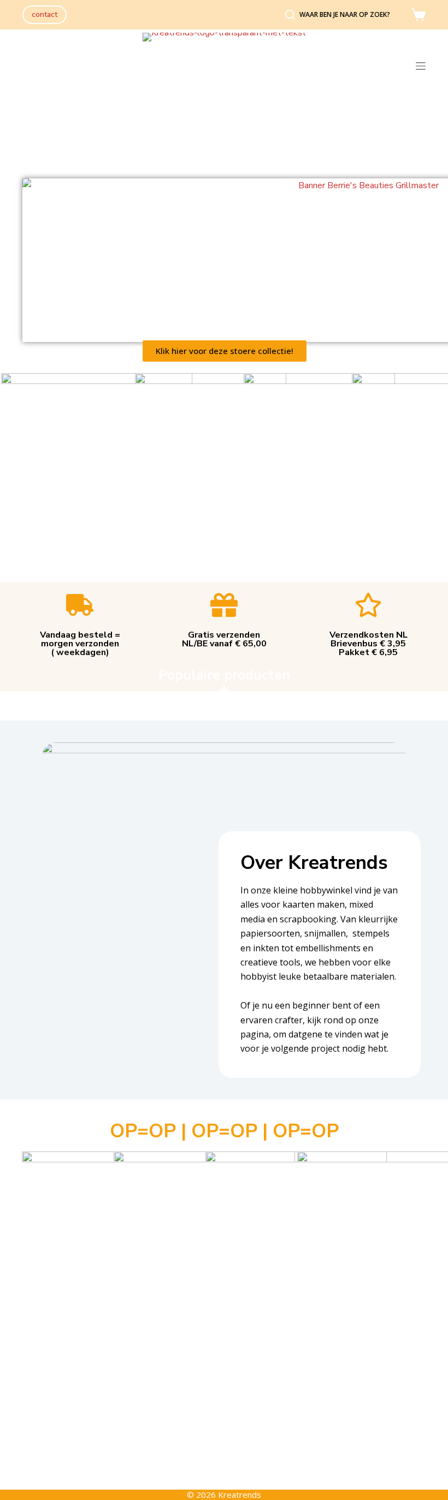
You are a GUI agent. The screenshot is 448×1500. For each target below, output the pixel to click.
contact (44, 14)
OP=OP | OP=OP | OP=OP (224, 1131)
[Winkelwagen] (418, 15)
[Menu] (421, 66)
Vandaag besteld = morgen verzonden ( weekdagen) (80, 643)
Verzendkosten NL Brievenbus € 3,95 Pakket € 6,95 (368, 643)
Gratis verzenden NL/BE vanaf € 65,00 (224, 639)
